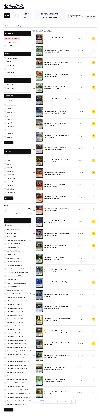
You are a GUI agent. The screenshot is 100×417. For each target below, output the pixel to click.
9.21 (79, 99)
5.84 (79, 87)
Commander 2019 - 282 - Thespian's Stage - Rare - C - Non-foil (57, 39)
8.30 (79, 75)
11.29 (79, 197)
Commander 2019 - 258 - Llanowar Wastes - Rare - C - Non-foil (57, 136)
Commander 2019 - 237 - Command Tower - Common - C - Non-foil (57, 234)
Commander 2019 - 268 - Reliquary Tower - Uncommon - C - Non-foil (56, 63)
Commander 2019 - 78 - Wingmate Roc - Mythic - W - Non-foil (55, 222)
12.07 (79, 294)
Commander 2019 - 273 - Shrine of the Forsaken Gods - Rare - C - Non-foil (55, 112)
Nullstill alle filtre (12, 38)
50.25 (79, 62)
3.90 (79, 111)
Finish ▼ (8, 80)
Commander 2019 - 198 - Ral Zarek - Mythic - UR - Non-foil (56, 344)
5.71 (79, 38)
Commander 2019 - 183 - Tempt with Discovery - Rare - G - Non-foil (54, 368)
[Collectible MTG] (14, 7)
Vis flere (8, 142)
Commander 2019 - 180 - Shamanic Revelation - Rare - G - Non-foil (54, 380)
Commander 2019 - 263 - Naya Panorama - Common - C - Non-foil (56, 75)
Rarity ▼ (8, 54)
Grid (7, 16)
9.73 (79, 307)
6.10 (79, 50)
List (16, 16)
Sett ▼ (8, 220)
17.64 (79, 172)
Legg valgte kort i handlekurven (50, 15)
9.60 (79, 319)
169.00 (79, 392)
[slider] (6, 210)
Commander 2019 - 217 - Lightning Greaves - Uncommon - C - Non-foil (57, 271)
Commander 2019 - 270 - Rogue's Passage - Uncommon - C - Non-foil (57, 51)
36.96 (79, 148)
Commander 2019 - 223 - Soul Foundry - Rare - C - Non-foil (56, 283)
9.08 (79, 233)
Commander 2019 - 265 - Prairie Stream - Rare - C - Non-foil (56, 124)
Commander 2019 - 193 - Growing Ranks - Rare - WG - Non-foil (56, 356)
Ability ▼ (9, 151)
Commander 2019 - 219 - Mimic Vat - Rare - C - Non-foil (56, 295)
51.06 (79, 331)
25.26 (79, 258)
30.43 (79, 245)
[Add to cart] (93, 38)
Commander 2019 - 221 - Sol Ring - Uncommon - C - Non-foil (54, 258)
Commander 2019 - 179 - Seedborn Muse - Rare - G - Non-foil (56, 393)
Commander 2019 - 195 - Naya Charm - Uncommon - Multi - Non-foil (55, 173)
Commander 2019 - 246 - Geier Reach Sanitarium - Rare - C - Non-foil (55, 148)
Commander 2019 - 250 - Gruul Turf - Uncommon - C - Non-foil (55, 87)
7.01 (79, 221)
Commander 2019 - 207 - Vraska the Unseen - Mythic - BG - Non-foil (57, 319)
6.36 (79, 355)
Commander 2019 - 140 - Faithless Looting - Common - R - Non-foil (57, 209)
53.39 (79, 270)
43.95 (79, 368)
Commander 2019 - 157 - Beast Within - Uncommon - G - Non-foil (55, 197)
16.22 (79, 380)
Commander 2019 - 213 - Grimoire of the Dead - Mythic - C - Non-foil (56, 307)
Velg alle (26, 15)
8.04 (79, 343)
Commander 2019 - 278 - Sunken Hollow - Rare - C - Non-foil (56, 100)
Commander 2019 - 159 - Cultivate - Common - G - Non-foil (54, 185)
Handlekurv (91, 16)
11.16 (79, 282)
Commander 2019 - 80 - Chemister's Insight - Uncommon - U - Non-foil (57, 161)
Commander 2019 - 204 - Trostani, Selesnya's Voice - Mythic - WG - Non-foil (56, 332)
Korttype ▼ (10, 96)
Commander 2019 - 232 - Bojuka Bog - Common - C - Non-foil (55, 246)
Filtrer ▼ (9, 33)
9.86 (79, 136)
